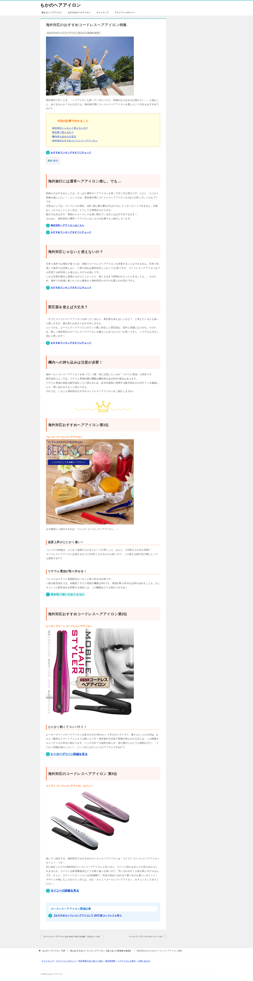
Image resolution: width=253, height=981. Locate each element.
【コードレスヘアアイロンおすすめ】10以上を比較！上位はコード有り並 (73, 937)
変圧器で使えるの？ (63, 132)
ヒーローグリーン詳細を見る (69, 754)
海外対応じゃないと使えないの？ (70, 128)
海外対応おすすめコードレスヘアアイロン (75, 140)
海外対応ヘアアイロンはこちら (67, 225)
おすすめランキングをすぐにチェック (71, 152)
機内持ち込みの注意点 (64, 136)
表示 (55, 161)
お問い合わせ (144, 961)
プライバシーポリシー (124, 12)
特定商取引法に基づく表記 (90, 961)
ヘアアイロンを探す (126, 961)
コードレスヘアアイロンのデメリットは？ (146, 937)
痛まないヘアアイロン (52, 12)
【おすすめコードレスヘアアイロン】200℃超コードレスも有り (87, 915)
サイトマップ (102, 12)
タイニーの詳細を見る (65, 890)
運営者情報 (110, 961)
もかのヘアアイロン (60, 5)
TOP (53, 951)
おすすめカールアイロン (79, 12)
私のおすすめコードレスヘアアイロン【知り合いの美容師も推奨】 (73, 33)
